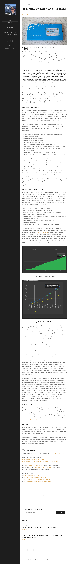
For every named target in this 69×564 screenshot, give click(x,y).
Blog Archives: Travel (10, 37)
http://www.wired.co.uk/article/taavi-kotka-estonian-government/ (40, 461)
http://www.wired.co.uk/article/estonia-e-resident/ (36, 459)
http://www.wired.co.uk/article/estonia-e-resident (37, 481)
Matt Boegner (25, 559)
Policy (24, 14)
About (10, 22)
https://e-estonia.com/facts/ (31, 475)
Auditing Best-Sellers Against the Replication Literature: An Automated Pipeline (42, 536)
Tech (28, 14)
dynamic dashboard (42, 232)
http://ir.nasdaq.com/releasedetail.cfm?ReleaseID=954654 (40, 479)
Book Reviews (10, 29)
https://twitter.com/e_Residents (35, 465)
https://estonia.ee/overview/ (57, 453)
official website (33, 420)
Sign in (10, 45)
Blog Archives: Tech (10, 32)
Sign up (14, 48)
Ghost (53, 559)
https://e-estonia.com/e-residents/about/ (35, 477)
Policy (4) (37, 550)
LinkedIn (37, 485)
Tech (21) (25, 550)
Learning (10, 27)
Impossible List (10, 25)
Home (10, 20)
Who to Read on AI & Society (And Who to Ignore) (39, 527)
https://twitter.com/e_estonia (43, 467)
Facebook (32, 485)
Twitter (27, 485)
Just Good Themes (42, 559)
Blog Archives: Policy (10, 34)
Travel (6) (31, 550)
